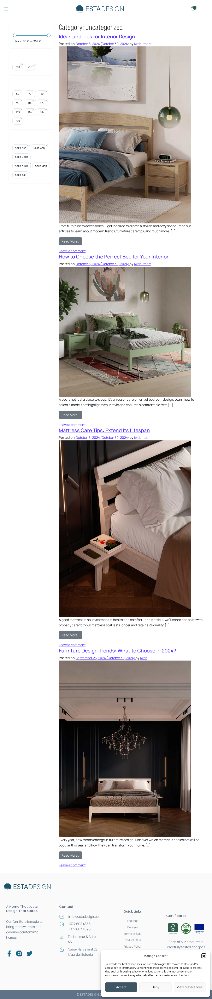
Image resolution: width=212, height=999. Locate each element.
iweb (143, 658)
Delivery (132, 927)
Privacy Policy (132, 946)
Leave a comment (72, 251)
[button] (204, 956)
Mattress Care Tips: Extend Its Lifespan (104, 430)
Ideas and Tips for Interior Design (97, 36)
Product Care (132, 940)
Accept (121, 987)
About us (132, 921)
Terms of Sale (132, 934)
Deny (155, 987)
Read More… (71, 240)
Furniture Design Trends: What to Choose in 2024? (117, 650)
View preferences (189, 987)
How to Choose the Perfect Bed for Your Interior (114, 256)
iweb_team (142, 43)
